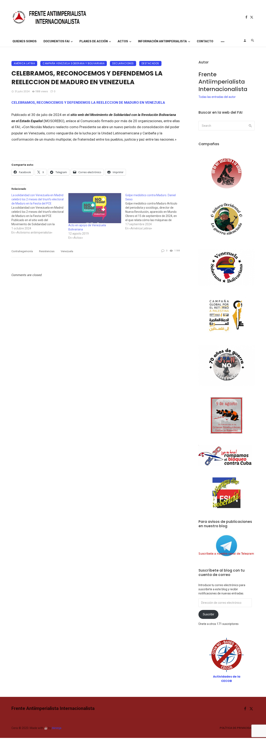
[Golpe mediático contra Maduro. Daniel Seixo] (153, 211)
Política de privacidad (236, 727)
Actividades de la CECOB (226, 678)
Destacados (150, 63)
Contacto (205, 41)
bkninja (56, 728)
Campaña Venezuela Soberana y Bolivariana (74, 63)
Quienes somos (24, 41)
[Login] (245, 40)
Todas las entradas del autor (217, 97)
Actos (123, 41)
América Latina (24, 63)
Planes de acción (93, 41)
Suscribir (208, 614)
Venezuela (67, 251)
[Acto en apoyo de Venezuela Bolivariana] (94, 208)
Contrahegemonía (22, 251)
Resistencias (46, 251)
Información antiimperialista (162, 41)
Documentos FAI (56, 41)
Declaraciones (123, 63)
